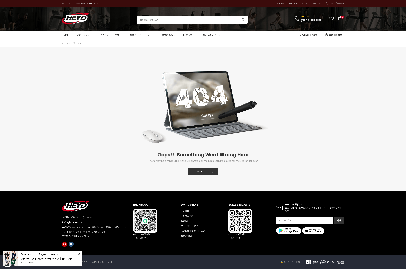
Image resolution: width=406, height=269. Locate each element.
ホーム (65, 43)
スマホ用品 (167, 35)
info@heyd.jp (72, 222)
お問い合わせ (317, 3)
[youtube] (71, 244)
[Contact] (298, 18)
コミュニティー (210, 35)
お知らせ (185, 221)
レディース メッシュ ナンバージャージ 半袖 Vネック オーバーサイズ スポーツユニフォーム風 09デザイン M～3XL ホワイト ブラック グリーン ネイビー (49, 258)
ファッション (82, 35)
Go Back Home (201, 171)
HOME (65, 35)
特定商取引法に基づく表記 (193, 230)
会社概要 (280, 3)
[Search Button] (243, 19)
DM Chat (305, 16)
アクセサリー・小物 (109, 35)
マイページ (305, 3)
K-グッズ (187, 35)
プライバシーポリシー (191, 226)
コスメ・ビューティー (140, 35)
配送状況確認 (310, 35)
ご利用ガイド (292, 3)
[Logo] (75, 18)
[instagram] (64, 244)
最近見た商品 (335, 34)
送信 (339, 220)
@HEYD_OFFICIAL (311, 20)
